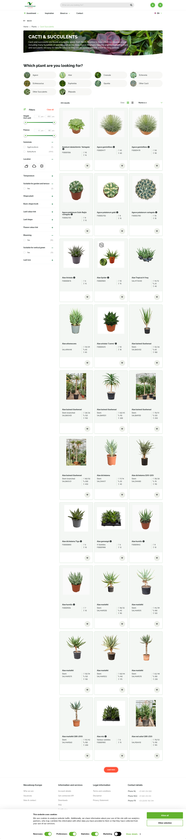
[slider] (25, 122)
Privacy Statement (100, 800)
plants (34, 27)
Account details (64, 791)
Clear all (50, 110)
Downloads (63, 800)
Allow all (165, 815)
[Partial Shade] (26, 166)
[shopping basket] (160, 5)
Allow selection (165, 823)
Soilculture (40, 152)
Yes (40, 188)
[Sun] (42, 166)
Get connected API (66, 796)
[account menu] (152, 5)
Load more (111, 770)
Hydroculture (40, 147)
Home (25, 27)
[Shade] (34, 166)
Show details (132, 834)
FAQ (59, 805)
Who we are (28, 791)
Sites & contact (29, 800)
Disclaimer (97, 796)
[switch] (72, 834)
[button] (131, 5)
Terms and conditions (102, 791)
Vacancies (27, 796)
